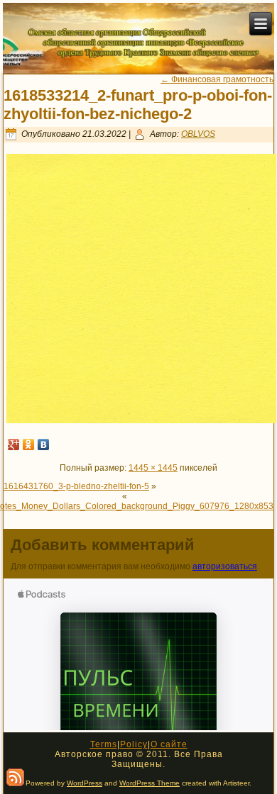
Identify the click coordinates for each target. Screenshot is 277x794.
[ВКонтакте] (43, 444)
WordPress (84, 783)
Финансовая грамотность (217, 79)
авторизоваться (224, 566)
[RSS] (15, 777)
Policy (134, 744)
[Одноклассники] (28, 444)
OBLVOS (198, 134)
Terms (103, 744)
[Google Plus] (13, 444)
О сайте (169, 744)
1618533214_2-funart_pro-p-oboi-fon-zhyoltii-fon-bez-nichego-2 (138, 104)
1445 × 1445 (153, 468)
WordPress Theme (149, 783)
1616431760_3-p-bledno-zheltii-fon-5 (76, 486)
